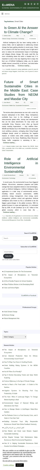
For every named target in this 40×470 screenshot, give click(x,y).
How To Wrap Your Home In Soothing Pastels (18, 362)
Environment (14, 38)
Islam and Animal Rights (11, 288)
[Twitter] (34, 4)
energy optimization (22, 69)
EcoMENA (8, 4)
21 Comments (32, 178)
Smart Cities (21, 71)
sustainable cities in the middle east (15, 148)
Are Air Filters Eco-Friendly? (13, 371)
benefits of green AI (11, 69)
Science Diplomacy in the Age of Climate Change (19, 381)
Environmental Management (9, 220)
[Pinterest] (37, 4)
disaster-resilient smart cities (14, 146)
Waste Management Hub (11, 318)
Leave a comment (31, 108)
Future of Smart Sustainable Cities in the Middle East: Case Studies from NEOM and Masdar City (21, 90)
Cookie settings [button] (8, 465)
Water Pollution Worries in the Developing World (19, 284)
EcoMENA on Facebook (28, 295)
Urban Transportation (7, 150)
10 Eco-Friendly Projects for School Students (18, 281)
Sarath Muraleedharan (9, 175)
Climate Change (6, 38)
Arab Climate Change (10, 311)
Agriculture (9, 215)
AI (12, 215)
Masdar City (26, 146)
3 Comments (32, 38)
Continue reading (24, 66)
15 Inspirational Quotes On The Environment (18, 271)
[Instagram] (28, 4)
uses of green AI (29, 71)
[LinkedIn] (25, 4)
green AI (30, 69)
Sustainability (27, 220)
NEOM (32, 146)
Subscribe (8, 256)
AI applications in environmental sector (23, 215)
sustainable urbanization (31, 148)
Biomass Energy (9, 315)
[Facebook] (31, 4)
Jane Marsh (7, 102)
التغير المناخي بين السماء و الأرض (14, 427)
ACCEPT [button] (20, 465)
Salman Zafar (7, 35)
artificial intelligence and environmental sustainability (23, 218)
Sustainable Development (22, 105)
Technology (21, 38)
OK (34, 238)
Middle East (12, 105)
